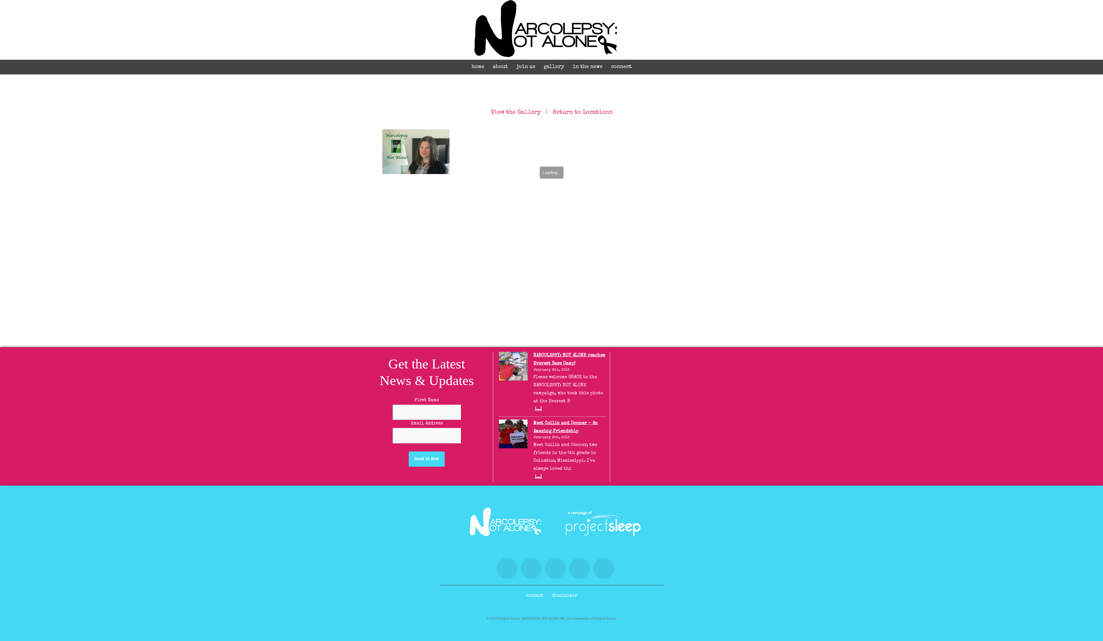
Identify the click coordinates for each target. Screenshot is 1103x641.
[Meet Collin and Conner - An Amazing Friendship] (513, 436)
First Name (426, 400)
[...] (538, 409)
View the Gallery (516, 112)
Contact (534, 596)
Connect (621, 66)
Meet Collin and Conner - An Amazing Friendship (565, 427)
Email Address (427, 423)
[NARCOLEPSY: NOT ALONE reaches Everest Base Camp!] (513, 368)
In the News (587, 66)
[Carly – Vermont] (416, 151)
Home (478, 66)
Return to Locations (582, 112)
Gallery (554, 66)
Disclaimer (564, 596)
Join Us (525, 66)
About (500, 66)
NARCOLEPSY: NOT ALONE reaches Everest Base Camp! (569, 359)
